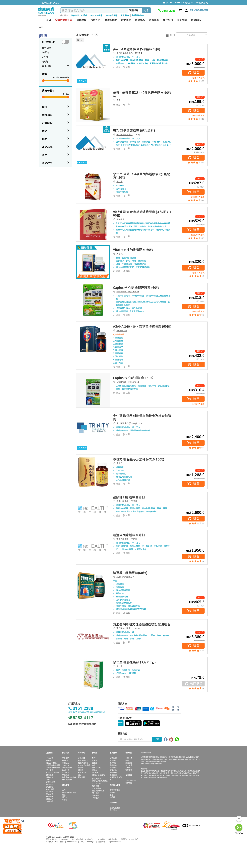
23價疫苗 (65, 762)
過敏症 (48, 779)
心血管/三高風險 (52, 772)
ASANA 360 (121, 330)
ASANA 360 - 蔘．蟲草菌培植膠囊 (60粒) (142, 326)
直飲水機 (81, 758)
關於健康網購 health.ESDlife (57, 839)
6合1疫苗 (65, 772)
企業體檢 (49, 801)
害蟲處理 (113, 774)
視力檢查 (49, 791)
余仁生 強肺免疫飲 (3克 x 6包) (134, 662)
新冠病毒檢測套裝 (53, 767)
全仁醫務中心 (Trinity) (126, 423)
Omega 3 (95, 772)
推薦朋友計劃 (202, 2)
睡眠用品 (113, 772)
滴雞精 (94, 760)
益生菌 (94, 762)
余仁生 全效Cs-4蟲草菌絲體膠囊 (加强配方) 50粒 (141, 176)
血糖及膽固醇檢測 (69, 792)
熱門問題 (129, 783)
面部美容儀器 (115, 790)
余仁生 (119, 181)
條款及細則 (112, 839)
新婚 (61, 841)
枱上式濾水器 (83, 760)
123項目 (138, 53)
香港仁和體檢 (122, 501)
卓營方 (119, 463)
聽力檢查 (49, 794)
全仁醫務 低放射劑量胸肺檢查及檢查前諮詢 (142, 417)
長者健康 (113, 767)
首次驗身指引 (131, 780)
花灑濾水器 (82, 772)
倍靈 (118, 100)
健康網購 (101, 841)
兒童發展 (49, 798)
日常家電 (113, 758)
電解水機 (81, 777)
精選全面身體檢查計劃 (129, 534)
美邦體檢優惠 (96, 15)
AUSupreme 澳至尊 (125, 576)
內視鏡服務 (50, 782)
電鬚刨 (112, 792)
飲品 (111, 779)
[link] (93, 61)
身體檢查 (129, 758)
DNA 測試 (50, 789)
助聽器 (64, 799)
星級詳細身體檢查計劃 (129, 497)
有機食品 (129, 767)
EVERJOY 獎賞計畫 (184, 2)
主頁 (41, 27)
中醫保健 (49, 796)
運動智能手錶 (115, 807)
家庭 (82, 841)
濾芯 (79, 774)
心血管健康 (96, 788)
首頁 (48, 19)
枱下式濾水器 (83, 762)
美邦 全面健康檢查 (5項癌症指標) (136, 49)
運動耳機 (113, 810)
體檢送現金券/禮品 (79, 15)
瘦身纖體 (95, 785)
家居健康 (129, 762)
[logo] (46, 15)
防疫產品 (113, 770)
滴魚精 (94, 770)
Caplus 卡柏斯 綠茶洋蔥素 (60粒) (137, 287)
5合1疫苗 (65, 770)
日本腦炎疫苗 (67, 779)
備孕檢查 (49, 777)
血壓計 (64, 790)
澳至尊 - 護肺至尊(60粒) (130, 572)
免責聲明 (134, 839)
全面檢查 (49, 758)
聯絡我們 (90, 839)
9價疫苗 (65, 760)
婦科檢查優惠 (112, 15)
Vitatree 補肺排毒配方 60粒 (133, 249)
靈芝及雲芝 (96, 767)
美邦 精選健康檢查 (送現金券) (134, 130)
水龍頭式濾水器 (84, 765)
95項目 (138, 134)
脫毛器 (112, 797)
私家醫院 (125, 15)
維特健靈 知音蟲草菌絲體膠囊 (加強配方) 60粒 (142, 213)
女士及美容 (96, 783)
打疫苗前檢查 (51, 762)
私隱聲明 (124, 839)
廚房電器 (113, 762)
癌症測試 (49, 784)
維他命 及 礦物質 (98, 774)
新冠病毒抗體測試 (53, 765)
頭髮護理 (95, 795)
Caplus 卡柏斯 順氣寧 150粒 (133, 377)
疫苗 (127, 760)
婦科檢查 (49, 760)
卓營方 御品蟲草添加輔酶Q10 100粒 (138, 459)
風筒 (111, 795)
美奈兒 (119, 253)
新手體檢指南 (138, 15)
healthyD (90, 841)
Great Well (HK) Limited (127, 291)
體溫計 (64, 795)
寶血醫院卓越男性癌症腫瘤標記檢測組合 (141, 624)
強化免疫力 (96, 778)
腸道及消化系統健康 (100, 781)
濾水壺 (80, 767)
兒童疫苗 (65, 758)
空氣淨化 (113, 760)
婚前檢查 (49, 774)
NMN (94, 758)
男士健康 (49, 770)
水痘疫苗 (65, 774)
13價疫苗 (65, 765)
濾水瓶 (80, 770)
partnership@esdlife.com (153, 763)
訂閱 (157, 739)
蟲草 (94, 765)
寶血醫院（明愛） (124, 628)
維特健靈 (120, 219)
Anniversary (71, 841)
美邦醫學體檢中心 (124, 53)
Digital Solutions (115, 841)
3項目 (141, 423)
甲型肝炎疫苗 (67, 767)
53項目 (134, 539)
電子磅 (64, 797)
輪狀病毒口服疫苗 (69, 777)
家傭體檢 (49, 786)
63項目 (134, 501)
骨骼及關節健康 (98, 790)
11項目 (138, 628)
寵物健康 (113, 765)
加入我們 (101, 839)
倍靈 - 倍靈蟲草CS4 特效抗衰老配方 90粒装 (142, 94)
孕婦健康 (95, 797)
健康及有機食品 (116, 777)
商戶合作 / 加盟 (77, 839)
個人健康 (129, 765)
